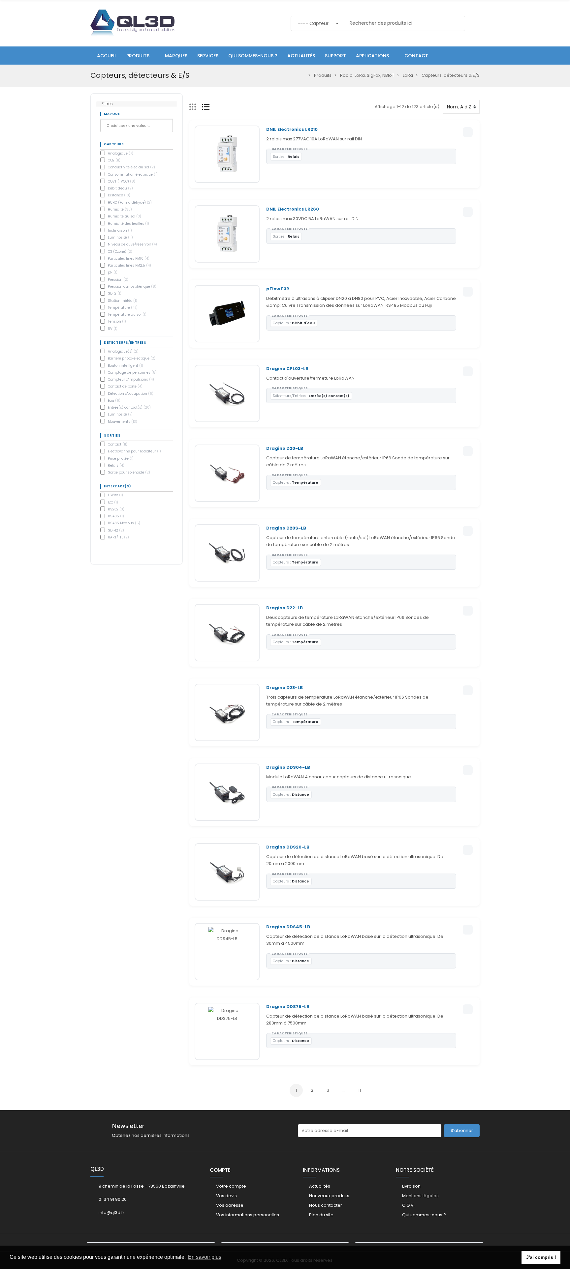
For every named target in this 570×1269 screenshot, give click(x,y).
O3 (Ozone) (120, 251)
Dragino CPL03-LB (287, 368)
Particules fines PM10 (128, 258)
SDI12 (114, 293)
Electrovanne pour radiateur (134, 451)
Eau (114, 400)
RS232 (116, 509)
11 (359, 1090)
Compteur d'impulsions (131, 379)
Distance (119, 195)
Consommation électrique (133, 174)
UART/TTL (118, 537)
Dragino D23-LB (284, 687)
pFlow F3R (277, 289)
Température (123, 307)
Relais (116, 465)
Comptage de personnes (132, 372)
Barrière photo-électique (131, 358)
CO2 (114, 160)
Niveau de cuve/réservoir (132, 244)
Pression (118, 279)
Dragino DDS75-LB (287, 1006)
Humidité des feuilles (128, 223)
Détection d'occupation (130, 393)
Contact (117, 444)
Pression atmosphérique (132, 286)
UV (112, 329)
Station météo (122, 301)
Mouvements (122, 421)
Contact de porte (125, 386)
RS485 (116, 516)
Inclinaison (120, 230)
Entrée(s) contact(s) (129, 407)
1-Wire (115, 495)
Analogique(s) (123, 351)
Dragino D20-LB (284, 448)
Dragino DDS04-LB (288, 767)
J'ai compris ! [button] (541, 1257)
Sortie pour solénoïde (129, 472)
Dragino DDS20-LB (287, 847)
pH (112, 272)
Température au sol (127, 314)
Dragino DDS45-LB (288, 927)
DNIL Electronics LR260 (292, 209)
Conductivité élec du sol (131, 167)
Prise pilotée (121, 458)
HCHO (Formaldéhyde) (130, 202)
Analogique (120, 153)
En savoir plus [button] (204, 1257)
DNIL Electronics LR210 (292, 129)
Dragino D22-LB (284, 608)
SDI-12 (116, 530)
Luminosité (120, 237)
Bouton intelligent (125, 365)
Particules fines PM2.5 (129, 265)
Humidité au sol (124, 216)
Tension (117, 321)
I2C (113, 502)
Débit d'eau (120, 188)
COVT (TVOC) (121, 181)
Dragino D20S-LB (286, 528)
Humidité (120, 209)
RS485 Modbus (124, 523)
